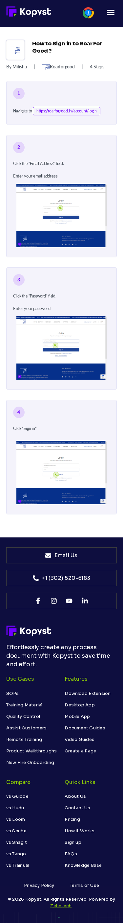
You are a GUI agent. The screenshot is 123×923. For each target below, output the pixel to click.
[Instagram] (53, 600)
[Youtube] (69, 600)
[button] (111, 12)
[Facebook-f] (38, 600)
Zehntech (61, 906)
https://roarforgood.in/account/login (66, 111)
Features (76, 678)
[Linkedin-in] (85, 600)
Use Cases (20, 678)
